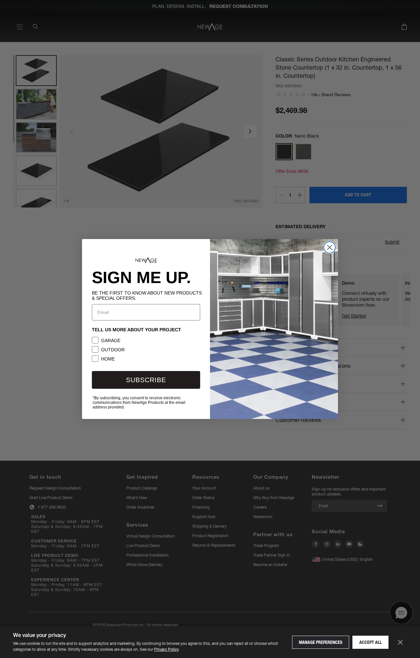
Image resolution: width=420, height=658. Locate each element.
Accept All (370, 642)
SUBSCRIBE (146, 380)
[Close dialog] (329, 247)
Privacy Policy (166, 649)
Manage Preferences (320, 642)
